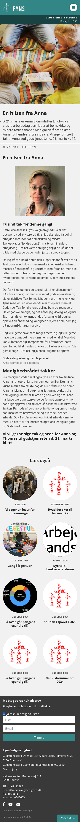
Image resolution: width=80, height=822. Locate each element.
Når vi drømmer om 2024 (60, 680)
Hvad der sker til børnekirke (60, 511)
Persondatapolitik (12, 810)
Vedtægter (28, 810)
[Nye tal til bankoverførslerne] (60, 539)
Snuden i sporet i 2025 (60, 622)
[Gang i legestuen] (20, 539)
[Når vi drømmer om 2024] (60, 651)
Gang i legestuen (20, 566)
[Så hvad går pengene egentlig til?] (20, 595)
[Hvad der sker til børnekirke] (60, 483)
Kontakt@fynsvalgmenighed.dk (22, 790)
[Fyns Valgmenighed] (14, 7)
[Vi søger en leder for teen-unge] (20, 483)
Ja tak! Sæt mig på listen (23, 714)
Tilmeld (39, 738)
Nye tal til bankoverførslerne (60, 567)
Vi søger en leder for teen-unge (20, 511)
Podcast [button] (66, 818)
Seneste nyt (28, 147)
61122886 (17, 786)
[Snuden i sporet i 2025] (60, 595)
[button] (73, 7)
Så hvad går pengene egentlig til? (20, 624)
